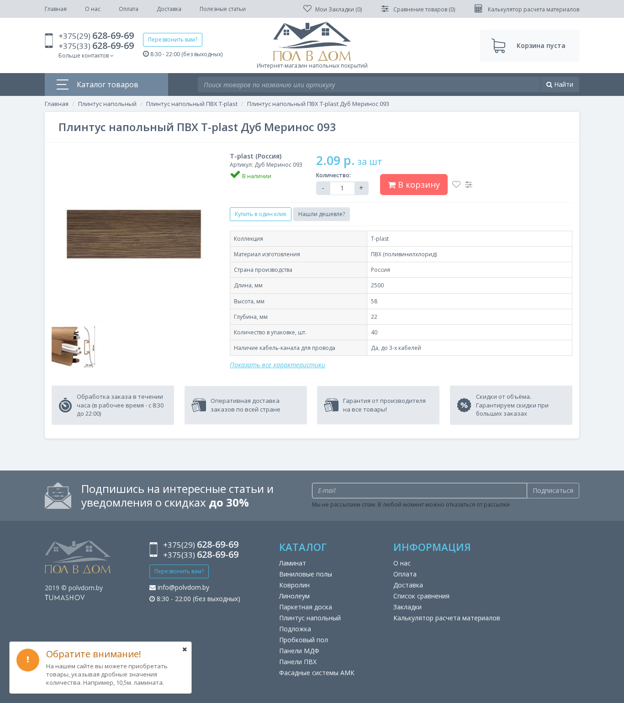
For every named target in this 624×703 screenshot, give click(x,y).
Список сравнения (421, 596)
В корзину (418, 184)
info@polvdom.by (182, 587)
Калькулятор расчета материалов (446, 617)
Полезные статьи (223, 9)
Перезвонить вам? (172, 39)
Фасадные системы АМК (316, 672)
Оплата (128, 9)
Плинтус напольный (107, 104)
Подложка (295, 628)
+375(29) (96, 36)
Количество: (333, 175)
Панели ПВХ (298, 661)
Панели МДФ (299, 650)
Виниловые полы (305, 574)
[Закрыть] (184, 649)
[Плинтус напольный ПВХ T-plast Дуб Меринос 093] (134, 234)
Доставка (169, 9)
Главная (56, 9)
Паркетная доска (305, 607)
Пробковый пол (303, 639)
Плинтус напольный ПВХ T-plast (192, 104)
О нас (92, 9)
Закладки (407, 607)
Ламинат (292, 563)
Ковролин (294, 585)
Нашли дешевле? (321, 214)
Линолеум (294, 596)
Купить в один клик (260, 214)
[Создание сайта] (65, 596)
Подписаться (553, 490)
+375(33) (96, 46)
